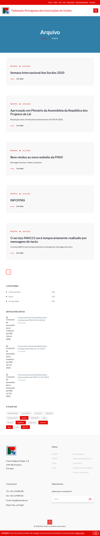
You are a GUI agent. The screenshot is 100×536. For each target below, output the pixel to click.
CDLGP (50, 2)
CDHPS (55, 2)
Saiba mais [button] (79, 533)
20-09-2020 (26, 66)
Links (64, 2)
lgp (44, 418)
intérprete (35, 418)
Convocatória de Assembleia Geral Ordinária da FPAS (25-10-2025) (32, 347)
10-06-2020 (26, 104)
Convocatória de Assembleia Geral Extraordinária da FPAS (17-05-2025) (33, 376)
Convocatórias (32, 292)
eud (16, 427)
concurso (38, 413)
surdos (24, 418)
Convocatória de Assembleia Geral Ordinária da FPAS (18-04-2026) (32, 318)
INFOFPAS (13, 66)
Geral (32, 296)
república (20, 422)
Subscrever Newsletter (82, 2)
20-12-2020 (26, 150)
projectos (32, 422)
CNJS (60, 2)
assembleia (26, 413)
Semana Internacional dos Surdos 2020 (37, 72)
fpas (9, 427)
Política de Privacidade (82, 468)
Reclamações (70, 2)
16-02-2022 (26, 231)
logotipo (49, 413)
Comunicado (32, 301)
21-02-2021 (26, 194)
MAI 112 (25, 427)
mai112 (10, 422)
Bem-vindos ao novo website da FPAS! (36, 157)
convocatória (12, 413)
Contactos (92, 2)
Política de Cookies (81, 472)
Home (44, 38)
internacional (12, 418)
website (43, 422)
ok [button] (96, 533)
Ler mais (19, 78)
